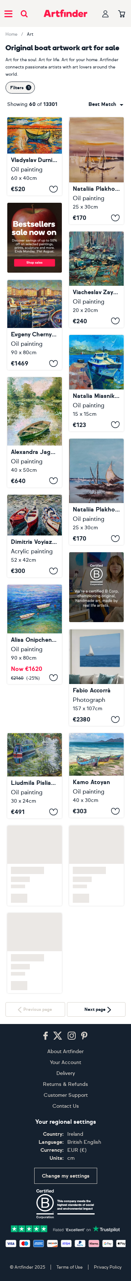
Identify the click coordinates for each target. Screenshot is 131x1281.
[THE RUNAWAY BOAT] (96, 677)
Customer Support (66, 1095)
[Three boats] (34, 536)
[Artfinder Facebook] (45, 1035)
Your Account (65, 1062)
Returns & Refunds (65, 1084)
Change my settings (66, 1175)
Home (11, 34)
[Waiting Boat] (34, 432)
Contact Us (65, 1106)
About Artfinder (65, 1051)
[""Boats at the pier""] (34, 325)
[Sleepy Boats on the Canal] (34, 733)
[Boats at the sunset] (96, 170)
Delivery (65, 1073)
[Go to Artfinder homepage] (65, 13)
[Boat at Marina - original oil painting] (96, 383)
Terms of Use (69, 1266)
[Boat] (96, 492)
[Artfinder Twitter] (57, 1035)
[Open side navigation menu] (8, 13)
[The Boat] (34, 156)
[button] (106, 104)
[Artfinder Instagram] (72, 1035)
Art (30, 34)
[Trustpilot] (65, 1227)
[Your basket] (122, 14)
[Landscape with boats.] (96, 280)
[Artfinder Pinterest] (84, 1035)
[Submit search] (24, 14)
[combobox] (106, 104)
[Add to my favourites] (53, 189)
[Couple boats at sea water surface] (34, 634)
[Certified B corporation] (65, 1203)
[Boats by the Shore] (96, 775)
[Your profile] (105, 13)
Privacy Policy (108, 1266)
